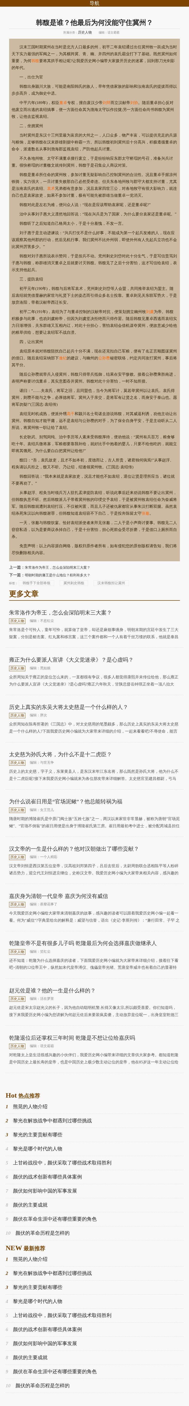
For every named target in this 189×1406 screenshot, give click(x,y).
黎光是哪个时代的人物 (34, 1148)
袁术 (51, 188)
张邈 (145, 513)
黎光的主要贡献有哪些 (34, 1134)
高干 (71, 414)
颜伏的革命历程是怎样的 (38, 1233)
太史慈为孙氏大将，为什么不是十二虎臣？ (60, 754)
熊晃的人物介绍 (26, 1106)
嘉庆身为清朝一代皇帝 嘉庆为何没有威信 (58, 896)
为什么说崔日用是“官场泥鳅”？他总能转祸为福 (65, 801)
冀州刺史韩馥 (73, 583)
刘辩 (106, 103)
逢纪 (63, 358)
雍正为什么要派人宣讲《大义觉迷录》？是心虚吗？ (71, 660)
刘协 (134, 103)
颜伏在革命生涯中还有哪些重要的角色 (51, 1219)
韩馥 (35, 61)
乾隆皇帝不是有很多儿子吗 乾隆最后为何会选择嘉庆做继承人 (83, 943)
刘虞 (150, 312)
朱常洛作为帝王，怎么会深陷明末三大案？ (57, 567)
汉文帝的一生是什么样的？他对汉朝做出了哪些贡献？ (74, 849)
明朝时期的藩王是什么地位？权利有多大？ (57, 575)
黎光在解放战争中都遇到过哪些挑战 (49, 1120)
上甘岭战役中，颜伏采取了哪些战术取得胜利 (58, 1162)
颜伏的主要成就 (26, 1205)
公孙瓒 (104, 358)
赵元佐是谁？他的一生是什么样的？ (52, 990)
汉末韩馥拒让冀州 (111, 583)
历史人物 (85, 32)
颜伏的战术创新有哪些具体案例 (44, 1176)
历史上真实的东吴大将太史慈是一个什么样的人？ (68, 707)
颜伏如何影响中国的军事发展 (41, 1191)
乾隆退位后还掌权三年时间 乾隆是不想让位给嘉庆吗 (72, 1038)
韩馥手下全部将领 (36, 583)
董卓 (63, 103)
